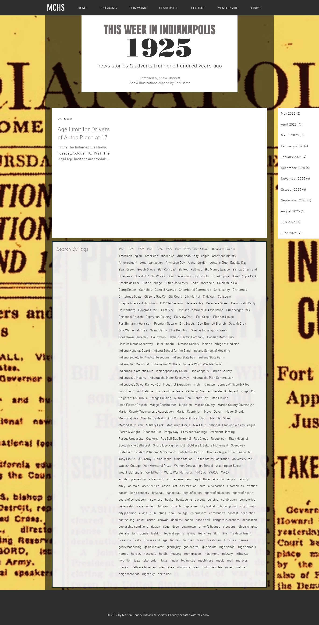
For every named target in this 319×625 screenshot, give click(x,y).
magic (220, 561)
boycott (200, 500)
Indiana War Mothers (166, 364)
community (217, 513)
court (140, 520)
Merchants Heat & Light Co (159, 419)
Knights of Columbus (133, 398)
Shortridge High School (169, 446)
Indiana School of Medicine (211, 351)
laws (164, 561)
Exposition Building (158, 317)
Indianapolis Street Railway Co (139, 385)
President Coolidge (194, 432)
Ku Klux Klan (182, 398)
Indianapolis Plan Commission (212, 378)
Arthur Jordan (197, 263)
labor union (150, 561)
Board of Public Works (150, 276)
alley (122, 486)
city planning (127, 513)
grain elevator (154, 547)
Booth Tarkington (179, 276)
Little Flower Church (133, 405)
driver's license (209, 527)
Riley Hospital (238, 439)
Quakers (152, 439)
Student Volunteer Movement (155, 452)
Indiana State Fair (184, 358)
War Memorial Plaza (157, 466)
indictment (211, 554)
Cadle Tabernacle (202, 283)
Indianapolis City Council (172, 371)
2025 (187, 249)
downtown (189, 527)
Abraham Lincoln (223, 249)
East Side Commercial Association (200, 310)
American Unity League (193, 256)
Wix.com (203, 615)
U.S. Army (145, 459)
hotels (163, 554)
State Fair (125, 452)
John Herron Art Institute (136, 391)
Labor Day (201, 398)
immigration (192, 554)
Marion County (205, 405)
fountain (189, 540)
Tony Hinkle (127, 459)
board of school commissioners (140, 500)
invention (125, 561)
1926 (178, 249)
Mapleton (185, 405)
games (243, 540)
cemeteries (247, 500)
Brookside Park (129, 283)
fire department (240, 534)
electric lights (247, 527)
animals (133, 486)
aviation (252, 486)
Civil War (209, 297)
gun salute (209, 547)
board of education (217, 493)
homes (123, 554)
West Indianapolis (131, 473)
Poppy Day (171, 432)
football (175, 540)
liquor (174, 561)
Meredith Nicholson (193, 419)
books (169, 500)
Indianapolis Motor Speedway (169, 378)
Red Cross (201, 439)
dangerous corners (226, 520)
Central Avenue (165, 290)
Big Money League (217, 270)
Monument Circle (178, 425)
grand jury (174, 547)
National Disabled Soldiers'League (232, 425)
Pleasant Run (152, 432)
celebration (229, 500)
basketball (174, 493)
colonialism (198, 513)
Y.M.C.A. (200, 473)
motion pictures (188, 567)
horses (136, 554)
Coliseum (224, 297)
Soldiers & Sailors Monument (208, 446)
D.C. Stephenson (171, 303)
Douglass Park (148, 310)
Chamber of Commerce (195, 290)
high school (227, 547)
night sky (148, 574)
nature (240, 567)
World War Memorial (178, 473)
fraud (201, 540)
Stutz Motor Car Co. (190, 452)
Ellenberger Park (238, 310)
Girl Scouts (187, 324)
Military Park (155, 425)
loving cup (188, 561)
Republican (218, 439)
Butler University (176, 283)
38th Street (201, 249)
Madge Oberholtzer (163, 405)
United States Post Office (212, 459)
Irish (197, 385)
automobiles (235, 486)
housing (175, 554)
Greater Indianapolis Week (209, 331)
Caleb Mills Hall (228, 283)
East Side (167, 310)
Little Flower (219, 398)
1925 (168, 249)
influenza (242, 554)
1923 (150, 249)
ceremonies (145, 507)
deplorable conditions (133, 527)
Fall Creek (203, 317)
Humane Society (188, 344)
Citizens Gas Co (155, 297)
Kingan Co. (248, 391)
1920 (122, 249)
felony (191, 534)
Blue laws (125, 276)
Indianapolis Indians (132, 378)
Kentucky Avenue (198, 391)
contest (233, 513)
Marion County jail (189, 412)
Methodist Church (131, 425)
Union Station (183, 459)
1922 (140, 249)
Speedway (238, 446)
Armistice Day (175, 263)
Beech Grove (146, 270)
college (182, 513)
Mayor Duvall (213, 412)
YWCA (225, 473)
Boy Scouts (201, 276)
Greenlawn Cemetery (133, 337)
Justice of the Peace (169, 391)
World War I (153, 473)
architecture (150, 486)
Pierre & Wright (129, 432)
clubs (162, 513)
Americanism (128, 263)
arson (166, 486)
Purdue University (131, 439)
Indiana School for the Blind (172, 351)
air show (218, 479)
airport (232, 479)
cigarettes (191, 507)
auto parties (216, 486)
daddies (176, 520)
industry (227, 554)
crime (151, 520)
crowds (163, 520)
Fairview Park (183, 317)
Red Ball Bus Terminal (176, 439)
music (229, 567)
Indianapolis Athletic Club (136, 371)
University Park (242, 459)
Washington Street (228, 466)
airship (244, 479)
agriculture (202, 479)
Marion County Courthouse (236, 405)
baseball (158, 493)
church (176, 507)
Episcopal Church (131, 317)
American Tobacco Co (159, 256)
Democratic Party (243, 303)
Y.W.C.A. (213, 473)
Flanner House (223, 317)
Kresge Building (160, 398)
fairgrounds (140, 534)
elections (229, 527)
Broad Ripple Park (244, 276)
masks (123, 567)
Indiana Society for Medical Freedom (144, 358)
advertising (156, 479)
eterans (124, 534)
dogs (166, 527)
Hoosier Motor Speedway (136, 344)
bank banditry (139, 493)
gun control (191, 547)
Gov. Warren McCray (133, 331)
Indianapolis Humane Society (212, 371)
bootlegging (184, 500)
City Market (192, 297)
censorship (126, 507)
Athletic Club (218, 263)
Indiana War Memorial (134, 364)
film (217, 534)
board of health (243, 493)
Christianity (222, 290)
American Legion (130, 256)
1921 (131, 249)
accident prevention (132, 479)
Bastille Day (238, 263)
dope (175, 527)
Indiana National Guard (134, 351)
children (162, 507)
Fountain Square (165, 324)
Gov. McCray (237, 324)
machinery (205, 561)
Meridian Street (220, 419)
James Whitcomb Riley (233, 385)
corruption (248, 513)
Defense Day (194, 303)
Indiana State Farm (211, 358)
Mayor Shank (234, 412)
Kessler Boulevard (225, 391)
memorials (166, 567)
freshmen (214, 540)
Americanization (151, 263)
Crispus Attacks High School (138, 303)
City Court (175, 297)
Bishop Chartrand (245, 270)
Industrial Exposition (177, 385)
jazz (137, 561)
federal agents (174, 534)
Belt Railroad (167, 270)
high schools (247, 547)
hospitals (150, 554)
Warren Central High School (193, 466)
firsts (137, 540)
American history (224, 256)
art (175, 486)
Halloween (158, 337)
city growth (248, 507)
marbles (242, 561)
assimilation (188, 486)
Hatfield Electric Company (186, 337)
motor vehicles (212, 567)
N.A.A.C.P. (199, 425)
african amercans (179, 479)
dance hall (203, 520)
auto (202, 486)
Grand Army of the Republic (169, 331)
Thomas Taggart (218, 452)
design (155, 527)
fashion (156, 534)
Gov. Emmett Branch (212, 324)
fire (224, 534)
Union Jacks (162, 459)
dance (188, 520)
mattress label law (143, 567)
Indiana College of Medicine (220, 344)
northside (164, 574)
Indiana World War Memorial (203, 364)
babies (123, 493)
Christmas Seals (130, 297)
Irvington (209, 385)
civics (143, 513)
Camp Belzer (127, 290)
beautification (193, 493)
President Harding (222, 432)
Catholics (145, 290)
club (153, 513)
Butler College (152, 283)
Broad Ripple (220, 276)
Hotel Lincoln (165, 344)
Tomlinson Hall (241, 452)
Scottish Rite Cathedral (134, 446)
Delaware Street (217, 303)
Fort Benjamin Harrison (135, 324)
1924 (159, 249)
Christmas (240, 290)
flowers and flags (155, 540)
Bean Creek (127, 270)
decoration (249, 520)
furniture (230, 540)
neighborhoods (129, 574)
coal (172, 513)
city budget (207, 507)
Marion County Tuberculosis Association (146, 412)
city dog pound (227, 507)
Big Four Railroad (190, 270)
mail (230, 561)
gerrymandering (130, 547)
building (213, 500)
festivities (204, 534)
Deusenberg (127, 310)
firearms (125, 540)
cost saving (126, 520)
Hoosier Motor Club (220, 337)
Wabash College (130, 466)
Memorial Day (128, 419)
